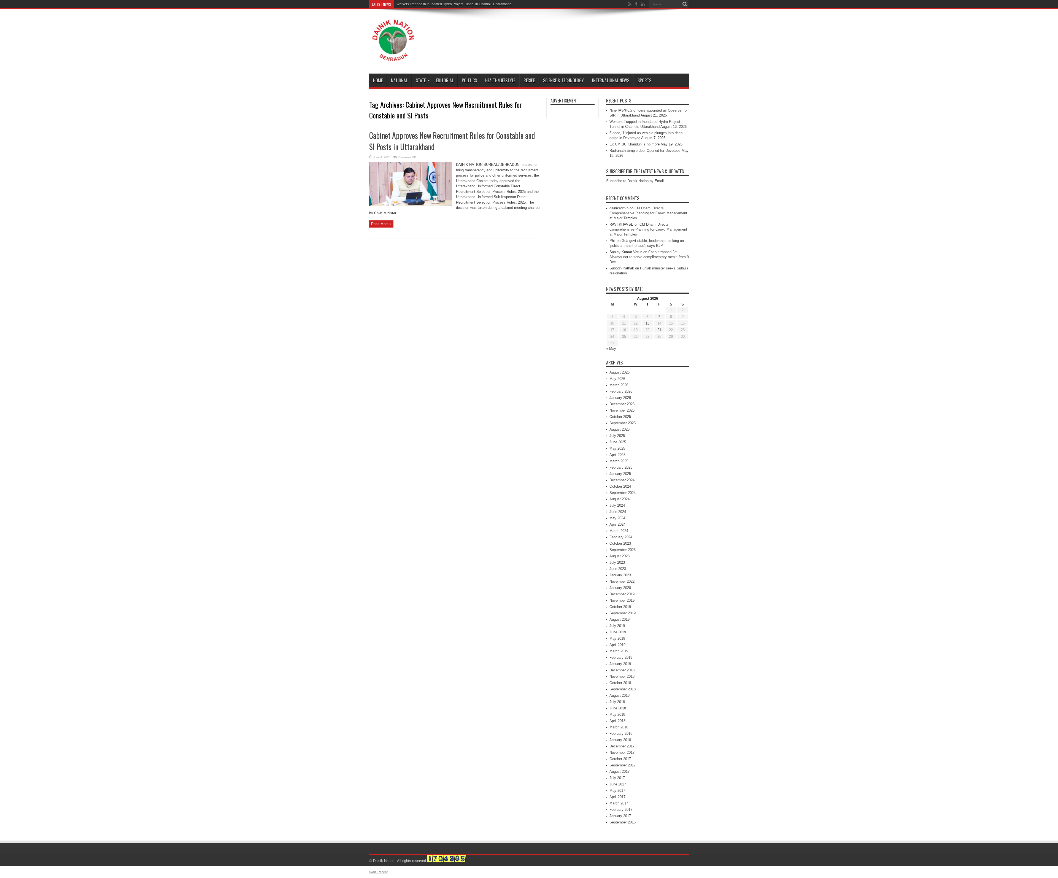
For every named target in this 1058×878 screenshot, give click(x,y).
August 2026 (619, 372)
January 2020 (620, 588)
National (399, 80)
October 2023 (620, 543)
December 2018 (622, 670)
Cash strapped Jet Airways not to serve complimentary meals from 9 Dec (649, 257)
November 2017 (622, 752)
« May (611, 349)
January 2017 (620, 816)
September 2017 (622, 765)
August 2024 (619, 499)
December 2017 (622, 746)
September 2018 (622, 689)
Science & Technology (563, 80)
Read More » (381, 224)
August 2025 (619, 429)
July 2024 (617, 505)
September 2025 (622, 423)
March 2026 (618, 385)
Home (378, 80)
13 (647, 323)
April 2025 (617, 455)
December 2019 (622, 594)
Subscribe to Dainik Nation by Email (635, 181)
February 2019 (620, 657)
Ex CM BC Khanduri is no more (634, 144)
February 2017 (620, 809)
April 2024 (617, 524)
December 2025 (622, 404)
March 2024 (618, 531)
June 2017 (617, 784)
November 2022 (622, 581)
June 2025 (617, 442)
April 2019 (617, 645)
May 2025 (617, 448)
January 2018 (620, 740)
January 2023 (620, 575)
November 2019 (622, 600)
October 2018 (620, 683)
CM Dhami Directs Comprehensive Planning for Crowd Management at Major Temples (648, 213)
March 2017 (618, 803)
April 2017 (617, 797)
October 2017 (620, 759)
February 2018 (620, 733)
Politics (469, 80)
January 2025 (620, 474)
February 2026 (620, 391)
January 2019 (620, 664)
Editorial (445, 80)
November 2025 (622, 410)
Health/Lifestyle (500, 80)
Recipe (529, 80)
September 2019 (622, 613)
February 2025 (620, 467)
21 (659, 330)
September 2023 (622, 550)
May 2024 (617, 518)
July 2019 (617, 626)
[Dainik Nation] (393, 56)
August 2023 (619, 556)
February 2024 (620, 537)
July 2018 (617, 702)
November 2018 (622, 676)
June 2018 (617, 708)
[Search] (685, 4)
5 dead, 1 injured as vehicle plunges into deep (431, 4)
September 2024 (622, 493)
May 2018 (617, 714)
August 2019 (619, 619)
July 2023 (617, 562)
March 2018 (618, 727)
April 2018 (617, 721)
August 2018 (619, 695)
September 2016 (622, 822)
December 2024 (622, 480)
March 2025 (618, 461)
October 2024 (620, 486)
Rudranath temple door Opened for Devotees (645, 150)
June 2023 (617, 569)
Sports (644, 80)
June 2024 (617, 512)
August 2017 (619, 771)
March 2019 (618, 651)
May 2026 (617, 379)
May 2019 (617, 638)
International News (610, 80)
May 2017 (617, 790)
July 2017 (617, 778)
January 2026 (620, 398)
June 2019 (617, 632)
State (421, 80)
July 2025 (617, 436)
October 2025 (620, 417)
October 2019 (620, 607)
